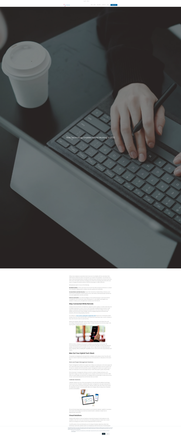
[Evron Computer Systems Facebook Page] (86, 1)
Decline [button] (108, 433)
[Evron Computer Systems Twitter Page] (85, 1)
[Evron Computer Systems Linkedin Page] (84, 1)
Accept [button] (103, 433)
